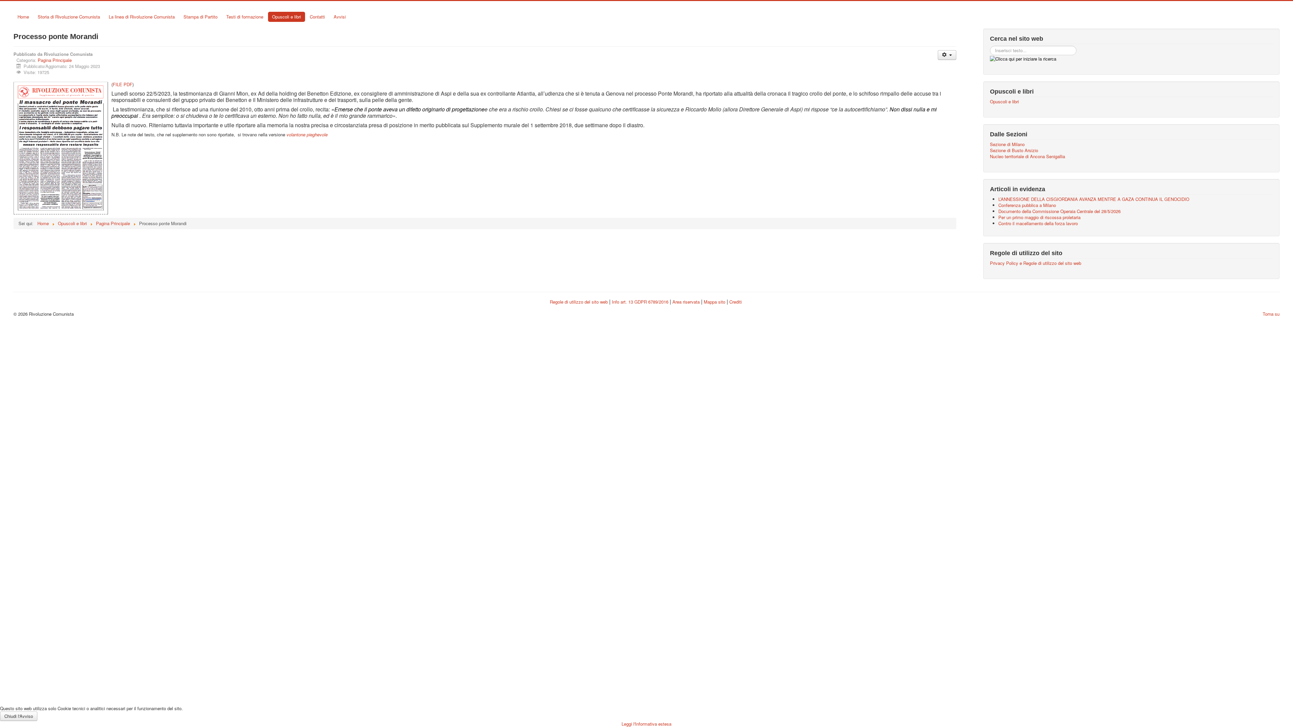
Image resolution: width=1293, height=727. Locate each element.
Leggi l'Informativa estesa (646, 724)
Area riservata (686, 302)
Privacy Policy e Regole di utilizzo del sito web (1035, 263)
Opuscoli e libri (286, 16)
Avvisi (340, 16)
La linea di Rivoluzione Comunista (142, 16)
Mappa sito (715, 302)
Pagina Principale (55, 60)
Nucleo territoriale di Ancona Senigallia (1027, 156)
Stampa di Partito (201, 16)
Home (23, 16)
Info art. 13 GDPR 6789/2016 (640, 302)
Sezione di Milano (1007, 144)
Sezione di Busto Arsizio (1014, 150)
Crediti (735, 302)
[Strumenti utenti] (947, 55)
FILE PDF (122, 84)
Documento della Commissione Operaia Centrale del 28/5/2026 (1059, 211)
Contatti (317, 16)
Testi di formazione (244, 16)
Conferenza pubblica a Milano (1027, 205)
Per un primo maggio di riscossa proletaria (1039, 217)
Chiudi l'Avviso (18, 716)
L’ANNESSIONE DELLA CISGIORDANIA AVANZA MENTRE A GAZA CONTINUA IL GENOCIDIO (1093, 199)
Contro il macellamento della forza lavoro (1038, 223)
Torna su (1271, 314)
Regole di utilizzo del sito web (579, 302)
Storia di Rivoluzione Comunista (69, 16)
